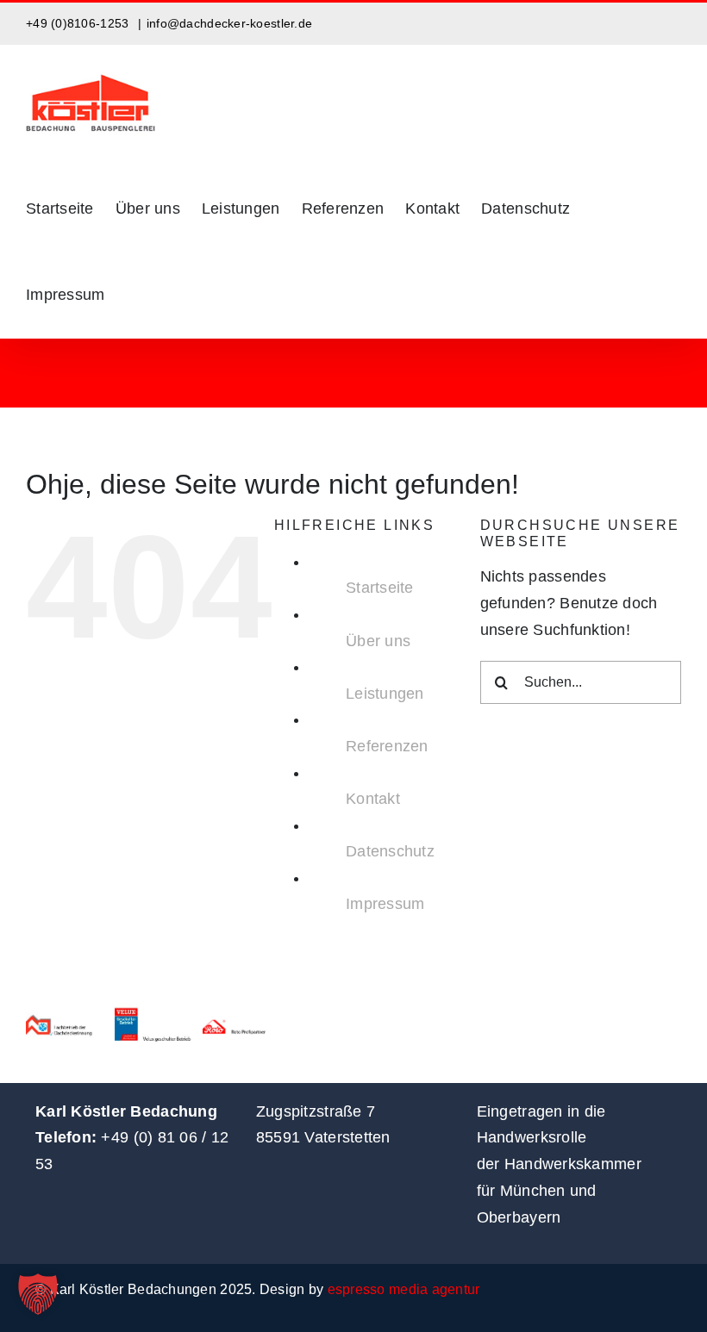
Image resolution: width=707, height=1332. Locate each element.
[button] (38, 1294)
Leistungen (385, 693)
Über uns (378, 641)
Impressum (385, 903)
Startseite (380, 587)
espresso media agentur (404, 1289)
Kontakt (373, 798)
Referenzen (387, 746)
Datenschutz (390, 851)
